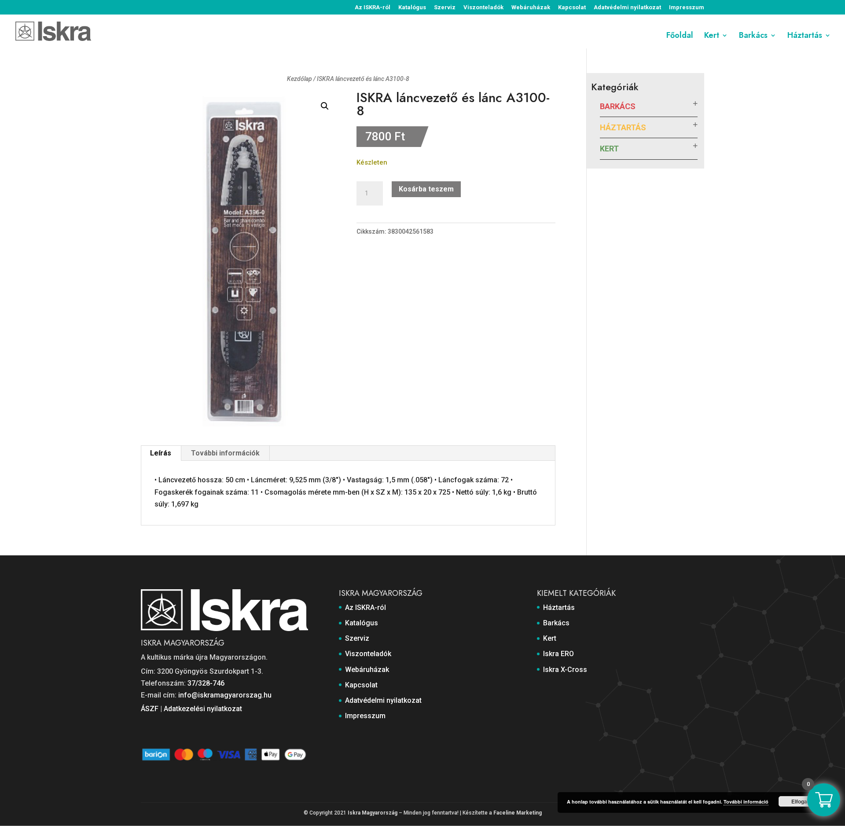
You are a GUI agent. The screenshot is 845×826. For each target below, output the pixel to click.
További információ (746, 801)
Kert (711, 36)
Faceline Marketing (517, 813)
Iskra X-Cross (565, 669)
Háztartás (804, 36)
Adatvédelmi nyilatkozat (627, 7)
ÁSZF (149, 709)
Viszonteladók (483, 7)
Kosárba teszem (426, 189)
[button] (325, 106)
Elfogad (800, 801)
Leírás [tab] (160, 453)
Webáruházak (530, 7)
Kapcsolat (572, 7)
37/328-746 (205, 683)
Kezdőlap (299, 78)
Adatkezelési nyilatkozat (203, 709)
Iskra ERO (558, 654)
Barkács (753, 36)
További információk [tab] (225, 453)
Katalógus (412, 7)
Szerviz (445, 7)
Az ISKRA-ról (372, 7)
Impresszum (686, 7)
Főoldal (679, 36)
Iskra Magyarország (372, 813)
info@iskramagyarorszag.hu (225, 695)
